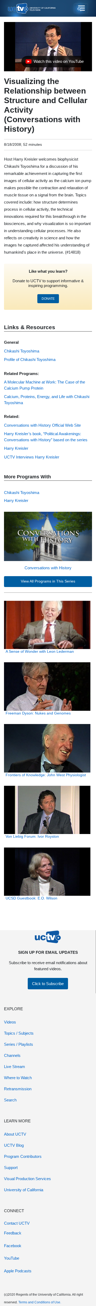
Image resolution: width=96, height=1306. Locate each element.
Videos (10, 1022)
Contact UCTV (17, 1223)
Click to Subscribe (48, 983)
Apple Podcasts (17, 1271)
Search (10, 1100)
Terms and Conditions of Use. (39, 1302)
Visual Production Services (27, 1178)
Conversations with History (48, 568)
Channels (12, 1055)
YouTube (11, 1258)
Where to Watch (18, 1077)
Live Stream (14, 1066)
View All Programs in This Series (48, 581)
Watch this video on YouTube (54, 63)
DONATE (48, 299)
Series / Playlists (18, 1044)
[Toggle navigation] (81, 8)
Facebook (12, 1245)
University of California (23, 1190)
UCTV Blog (14, 1145)
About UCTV (15, 1134)
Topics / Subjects (19, 1033)
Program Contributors (23, 1156)
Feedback (12, 1233)
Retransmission (17, 1089)
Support (11, 1167)
